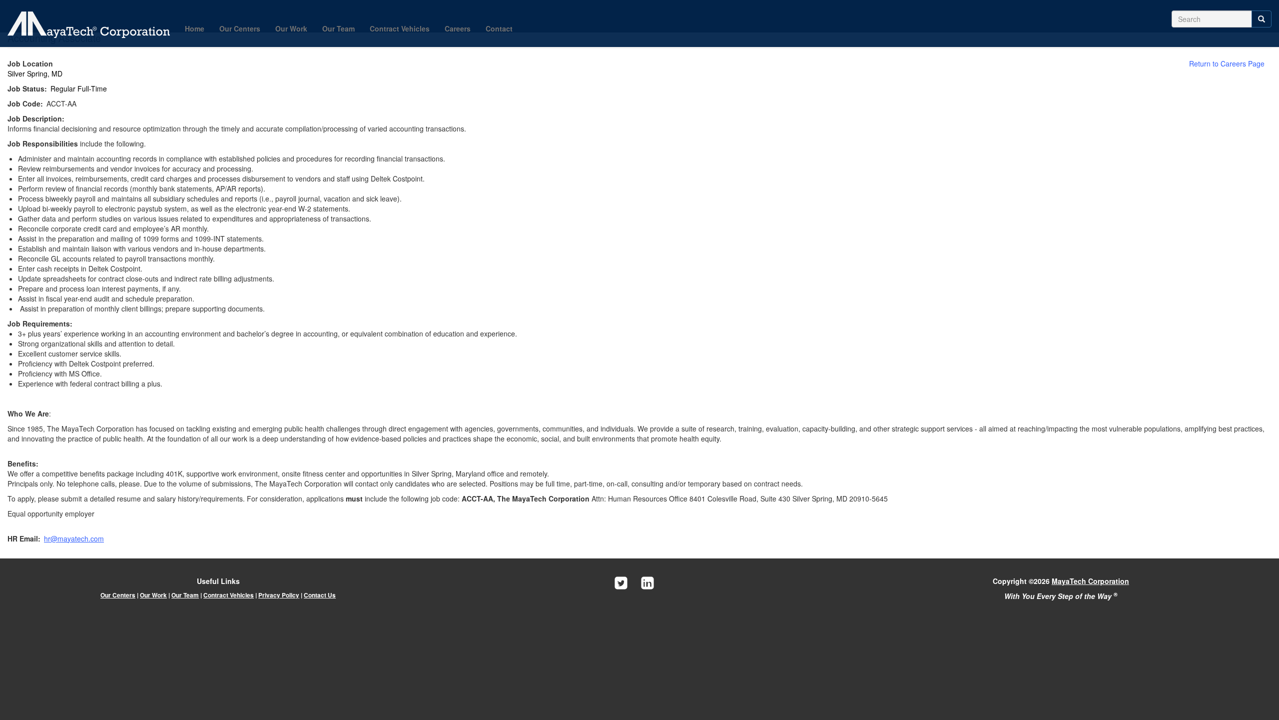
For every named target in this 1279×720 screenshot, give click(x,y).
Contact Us (320, 595)
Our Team (338, 29)
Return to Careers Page (1227, 63)
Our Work (291, 29)
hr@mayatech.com (74, 539)
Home (194, 29)
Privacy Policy (278, 595)
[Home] (92, 25)
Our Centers (239, 29)
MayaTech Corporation (1090, 581)
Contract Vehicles (400, 29)
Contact (499, 29)
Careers (458, 29)
